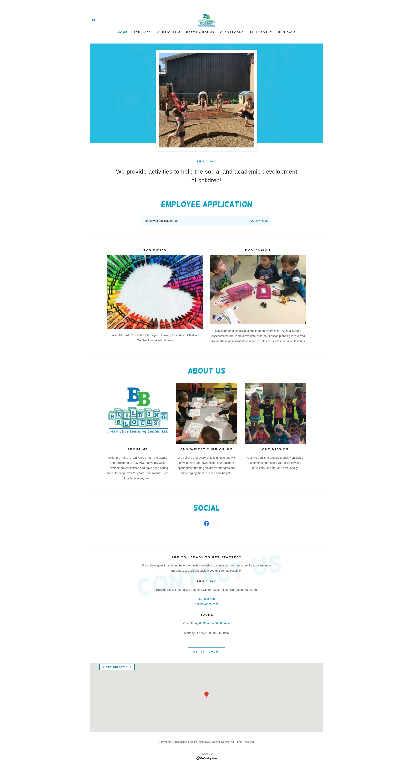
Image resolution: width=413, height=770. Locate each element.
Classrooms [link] (232, 32)
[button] (259, 221)
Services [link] (142, 32)
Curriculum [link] (168, 32)
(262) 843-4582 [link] (206, 598)
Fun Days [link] (287, 32)
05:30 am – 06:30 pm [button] (213, 623)
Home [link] (123, 32)
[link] (93, 20)
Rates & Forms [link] (200, 32)
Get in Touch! (206, 651)
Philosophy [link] (261, 32)
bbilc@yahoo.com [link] (206, 604)
